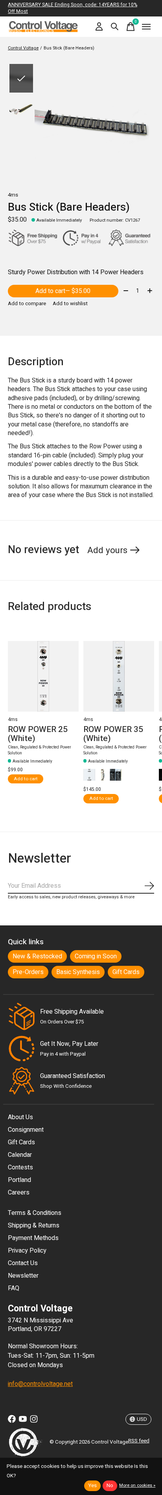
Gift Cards (126, 972)
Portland (19, 1180)
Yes (92, 1486)
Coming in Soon (96, 956)
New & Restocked (37, 956)
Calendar (20, 1155)
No (110, 1486)
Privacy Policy (27, 1250)
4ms (13, 195)
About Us (20, 1117)
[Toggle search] (115, 27)
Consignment (26, 1129)
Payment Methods (33, 1238)
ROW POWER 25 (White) (38, 734)
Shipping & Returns (33, 1225)
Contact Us (23, 1263)
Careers (18, 1192)
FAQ (13, 1288)
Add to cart (62, 291)
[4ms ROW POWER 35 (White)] (118, 676)
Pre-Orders (28, 972)
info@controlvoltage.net (40, 1384)
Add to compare (27, 304)
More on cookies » (137, 1485)
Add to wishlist (70, 304)
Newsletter (23, 1275)
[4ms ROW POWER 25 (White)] (43, 676)
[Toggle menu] (146, 27)
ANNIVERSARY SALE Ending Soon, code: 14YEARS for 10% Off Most (72, 8)
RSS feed (138, 1441)
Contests (20, 1167)
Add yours (107, 550)
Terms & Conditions (34, 1213)
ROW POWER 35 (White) (113, 734)
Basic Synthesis (78, 972)
